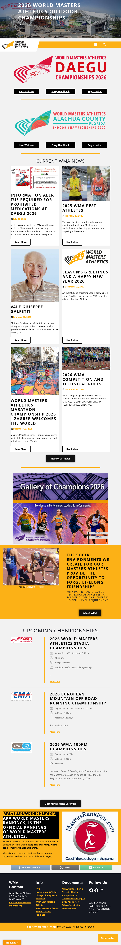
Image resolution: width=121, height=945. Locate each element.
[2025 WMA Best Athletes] (86, 183)
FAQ (38, 888)
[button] (9, 19)
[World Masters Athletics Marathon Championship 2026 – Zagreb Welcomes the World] (35, 371)
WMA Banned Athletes (47, 908)
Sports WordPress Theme (41, 926)
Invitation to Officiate (47, 892)
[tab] (96, 44)
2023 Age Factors (71, 901)
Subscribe (108, 938)
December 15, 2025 (74, 389)
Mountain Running (64, 717)
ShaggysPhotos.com (34, 586)
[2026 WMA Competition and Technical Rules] (86, 358)
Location (59, 763)
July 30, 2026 (19, 218)
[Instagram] (101, 890)
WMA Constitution (71, 905)
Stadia (67, 667)
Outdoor (59, 667)
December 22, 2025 (74, 286)
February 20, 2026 (22, 317)
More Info (55, 681)
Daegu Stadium (62, 662)
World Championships (82, 667)
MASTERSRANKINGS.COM (29, 813)
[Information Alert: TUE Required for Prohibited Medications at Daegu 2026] (35, 177)
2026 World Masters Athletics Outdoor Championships (49, 11)
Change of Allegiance (46, 895)
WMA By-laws (69, 908)
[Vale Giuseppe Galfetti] (35, 275)
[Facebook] (91, 890)
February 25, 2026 (74, 215)
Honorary (40, 898)
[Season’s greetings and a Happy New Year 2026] (86, 257)
